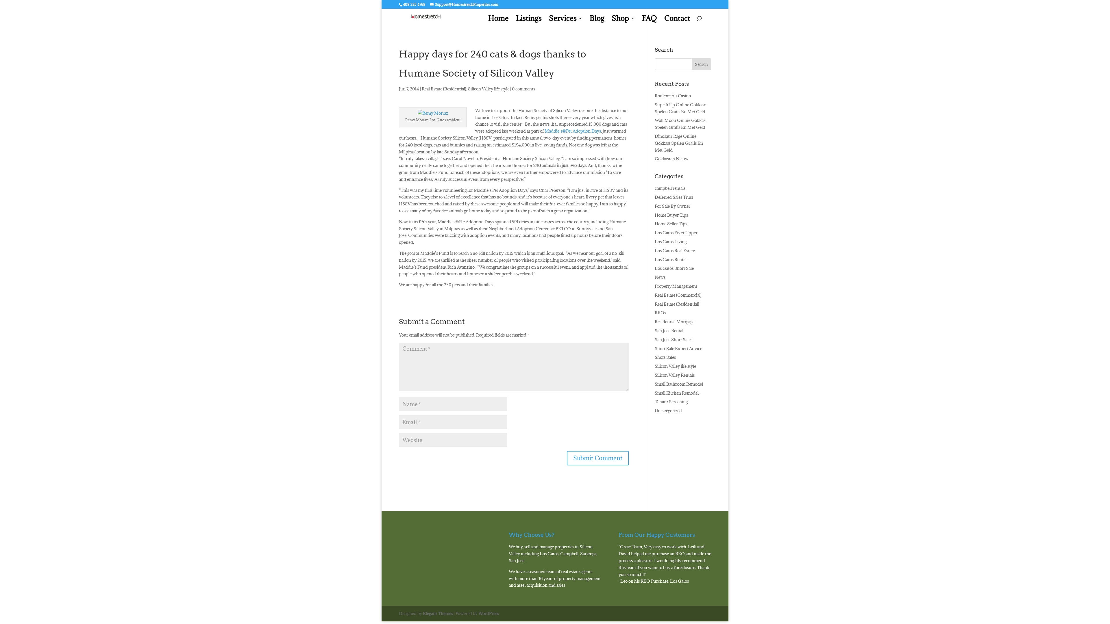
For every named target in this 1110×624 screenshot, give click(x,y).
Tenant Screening (671, 401)
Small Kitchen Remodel (677, 393)
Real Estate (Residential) (444, 89)
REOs (660, 312)
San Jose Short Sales (673, 339)
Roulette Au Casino (673, 96)
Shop (620, 19)
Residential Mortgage (674, 321)
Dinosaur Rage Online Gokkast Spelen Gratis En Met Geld (679, 143)
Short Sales (665, 357)
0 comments (523, 89)
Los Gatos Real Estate (675, 250)
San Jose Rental (669, 330)
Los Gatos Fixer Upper (676, 232)
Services (563, 19)
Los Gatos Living (671, 241)
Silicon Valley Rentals (675, 375)
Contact (677, 19)
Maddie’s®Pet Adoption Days (573, 131)
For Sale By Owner (672, 206)
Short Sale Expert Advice (678, 348)
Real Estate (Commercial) (678, 295)
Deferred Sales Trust (674, 197)
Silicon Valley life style (488, 89)
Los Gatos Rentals (671, 259)
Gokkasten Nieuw (672, 158)
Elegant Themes (438, 613)
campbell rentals (670, 188)
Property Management (676, 286)
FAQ (649, 19)
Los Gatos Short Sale (674, 268)
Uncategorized (668, 410)
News (660, 277)
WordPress (488, 613)
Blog (597, 19)
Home (498, 19)
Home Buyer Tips (671, 215)
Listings (529, 19)
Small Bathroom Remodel (679, 384)
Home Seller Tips (671, 223)
